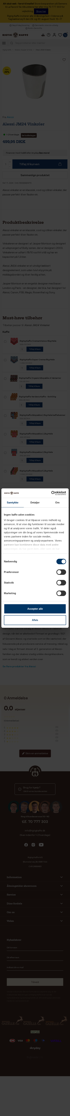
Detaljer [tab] (35, 502)
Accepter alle (35, 608)
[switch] (61, 572)
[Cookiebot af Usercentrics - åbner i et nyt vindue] (51, 493)
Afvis (35, 620)
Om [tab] (57, 502)
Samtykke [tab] (13, 502)
